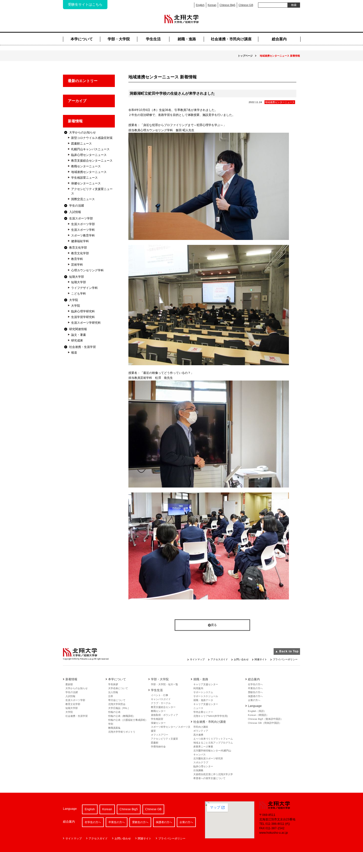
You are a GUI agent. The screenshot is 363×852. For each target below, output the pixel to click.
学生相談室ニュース (84, 177)
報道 (74, 352)
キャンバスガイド (161, 699)
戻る (214, 625)
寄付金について (116, 700)
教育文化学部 (78, 247)
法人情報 (113, 692)
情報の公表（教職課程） (121, 716)
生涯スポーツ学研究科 (86, 322)
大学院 (73, 300)
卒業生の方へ (255, 688)
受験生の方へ (255, 692)
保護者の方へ (255, 696)
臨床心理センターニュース (89, 155)
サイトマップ (197, 659)
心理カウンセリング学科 (87, 270)
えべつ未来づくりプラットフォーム (213, 738)
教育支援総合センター (163, 707)
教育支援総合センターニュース (92, 160)
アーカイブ (77, 101)
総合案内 (279, 39)
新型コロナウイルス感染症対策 (92, 138)
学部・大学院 (119, 39)
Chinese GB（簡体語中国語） (265, 723)
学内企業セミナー (203, 712)
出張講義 (198, 770)
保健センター (158, 723)
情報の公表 (114, 712)
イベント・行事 (159, 695)
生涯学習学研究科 (83, 317)
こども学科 (78, 293)
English (200, 4)
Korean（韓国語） (258, 715)
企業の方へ (254, 700)
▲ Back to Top (287, 651)
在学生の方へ (255, 684)
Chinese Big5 (227, 4)
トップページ (245, 55)
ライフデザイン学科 (84, 288)
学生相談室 (157, 719)
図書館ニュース (81, 143)
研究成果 (77, 340)
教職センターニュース (86, 166)
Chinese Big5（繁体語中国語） (265, 719)
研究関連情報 (78, 329)
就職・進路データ (203, 700)
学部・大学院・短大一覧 (164, 684)
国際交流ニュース (83, 199)
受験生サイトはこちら (85, 4)
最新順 (69, 684)
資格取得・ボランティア (164, 715)
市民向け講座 (200, 726)
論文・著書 (78, 335)
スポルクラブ (200, 762)
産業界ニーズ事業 (203, 746)
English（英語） (257, 711)
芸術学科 (77, 264)
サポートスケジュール (205, 696)
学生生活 (153, 39)
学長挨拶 (113, 684)
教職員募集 (114, 727)
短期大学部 (76, 276)
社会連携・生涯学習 (82, 347)
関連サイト (261, 659)
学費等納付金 (158, 746)
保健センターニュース (86, 183)
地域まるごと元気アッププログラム (213, 742)
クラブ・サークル (161, 703)
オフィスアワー (159, 734)
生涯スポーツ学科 (83, 230)
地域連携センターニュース (89, 172)
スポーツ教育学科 (83, 235)
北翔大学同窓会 (116, 704)
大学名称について (118, 688)
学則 (110, 724)
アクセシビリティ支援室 (164, 738)
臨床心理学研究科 (83, 311)
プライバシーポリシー (285, 659)
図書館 (154, 742)
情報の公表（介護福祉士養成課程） (128, 720)
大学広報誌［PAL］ (119, 708)
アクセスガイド (219, 659)
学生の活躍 (76, 205)
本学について (82, 39)
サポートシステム (203, 692)
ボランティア (200, 730)
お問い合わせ (241, 659)
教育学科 (77, 259)
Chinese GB (246, 4)
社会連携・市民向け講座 (231, 39)
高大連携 (198, 734)
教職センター (158, 711)
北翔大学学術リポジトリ (121, 731)
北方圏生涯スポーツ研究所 (208, 758)
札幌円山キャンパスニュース (90, 149)
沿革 (110, 696)
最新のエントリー (83, 81)
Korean (212, 4)
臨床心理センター (203, 766)
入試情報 (75, 212)
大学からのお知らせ (82, 132)
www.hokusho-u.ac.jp (273, 832)
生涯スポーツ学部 (81, 218)
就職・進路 (187, 39)
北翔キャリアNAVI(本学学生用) (210, 716)
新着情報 (75, 121)
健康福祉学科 (80, 241)
